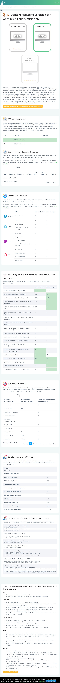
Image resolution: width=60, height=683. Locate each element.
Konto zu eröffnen (32, 103)
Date (53, 174)
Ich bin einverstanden (50, 681)
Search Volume (43, 173)
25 (50, 444)
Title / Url (36, 173)
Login (57, 2)
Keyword (19, 174)
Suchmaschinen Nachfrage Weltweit (27, 400)
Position (28, 174)
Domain (11, 174)
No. (5, 174)
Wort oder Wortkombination (9, 400)
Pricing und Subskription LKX (10, 672)
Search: (18, 167)
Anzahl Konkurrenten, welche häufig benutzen (46, 400)
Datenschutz (41, 681)
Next (54, 182)
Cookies (9, 678)
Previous (48, 182)
